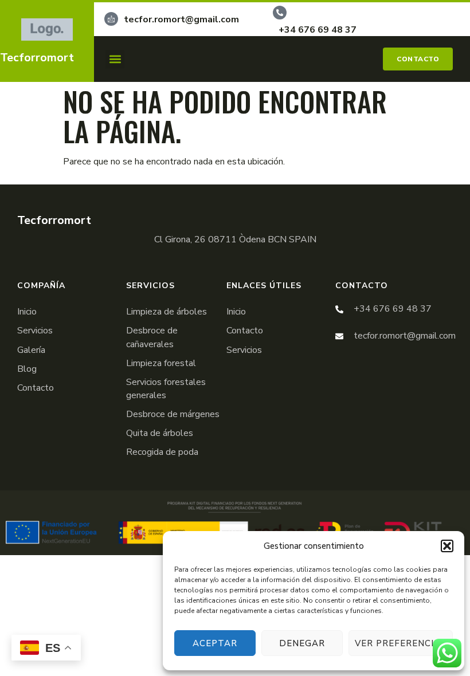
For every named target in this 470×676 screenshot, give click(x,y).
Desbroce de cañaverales (152, 337)
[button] (447, 546)
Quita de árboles (159, 433)
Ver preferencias (400, 643)
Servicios (35, 330)
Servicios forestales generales (166, 389)
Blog (27, 369)
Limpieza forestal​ (161, 363)
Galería (31, 350)
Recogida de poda (162, 452)
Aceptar (215, 643)
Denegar (302, 643)
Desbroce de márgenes (173, 414)
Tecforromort (37, 57)
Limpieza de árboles (166, 311)
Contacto (35, 388)
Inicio (27, 311)
